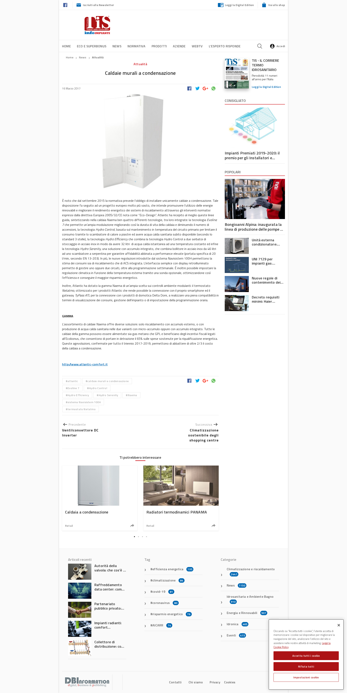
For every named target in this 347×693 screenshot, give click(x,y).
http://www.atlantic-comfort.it (85, 364)
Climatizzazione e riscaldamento (251, 571)
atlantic (72, 381)
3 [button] (142, 537)
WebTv (197, 46)
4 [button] (146, 537)
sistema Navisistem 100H (84, 402)
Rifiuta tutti (306, 667)
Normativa (137, 46)
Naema (132, 395)
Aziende (179, 46)
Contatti (175, 682)
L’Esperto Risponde (225, 46)
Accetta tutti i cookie (306, 656)
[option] (99, 498)
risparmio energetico (171, 614)
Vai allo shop (276, 5)
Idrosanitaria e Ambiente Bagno (250, 599)
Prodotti (159, 46)
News (116, 46)
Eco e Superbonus (91, 46)
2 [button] (138, 537)
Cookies (229, 682)
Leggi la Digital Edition (239, 5)
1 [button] (134, 537)
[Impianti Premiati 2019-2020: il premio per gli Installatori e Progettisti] (255, 128)
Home (66, 46)
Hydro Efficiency (78, 395)
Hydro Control (98, 388)
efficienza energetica (172, 569)
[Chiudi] (338, 625)
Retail (69, 526)
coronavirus (164, 602)
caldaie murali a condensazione (108, 381)
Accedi (281, 46)
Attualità (98, 57)
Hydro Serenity (108, 395)
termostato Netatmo (81, 409)
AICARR (161, 625)
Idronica (237, 624)
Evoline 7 (73, 388)
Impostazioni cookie (306, 677)
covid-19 (162, 591)
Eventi (236, 635)
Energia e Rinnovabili (246, 612)
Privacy (215, 682)
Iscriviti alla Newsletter (98, 5)
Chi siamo (196, 682)
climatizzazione (167, 580)
